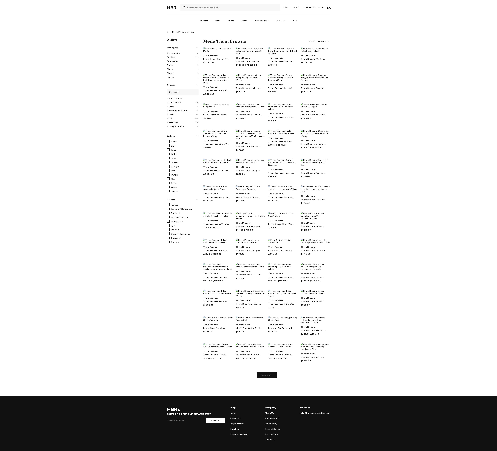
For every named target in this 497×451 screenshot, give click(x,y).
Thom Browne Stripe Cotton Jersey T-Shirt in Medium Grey (281, 88)
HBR (171, 7)
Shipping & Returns (314, 7)
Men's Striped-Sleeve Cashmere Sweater (249, 197)
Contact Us (270, 439)
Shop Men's (235, 418)
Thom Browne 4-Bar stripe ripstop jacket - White (281, 197)
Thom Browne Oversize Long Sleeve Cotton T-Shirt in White (281, 61)
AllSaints (171, 114)
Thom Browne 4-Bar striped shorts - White (216, 250)
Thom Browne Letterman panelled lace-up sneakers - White (249, 304)
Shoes (231, 20)
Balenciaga (172, 122)
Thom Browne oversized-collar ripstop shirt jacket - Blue (249, 61)
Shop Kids (234, 429)
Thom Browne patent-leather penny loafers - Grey (314, 250)
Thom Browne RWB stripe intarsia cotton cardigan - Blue (314, 199)
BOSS (170, 118)
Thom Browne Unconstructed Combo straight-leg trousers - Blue (216, 277)
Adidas (170, 106)
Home (232, 413)
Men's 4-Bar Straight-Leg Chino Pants (281, 328)
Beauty (281, 20)
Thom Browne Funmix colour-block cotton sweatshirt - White (314, 330)
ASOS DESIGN (174, 98)
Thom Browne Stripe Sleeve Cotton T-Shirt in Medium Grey (216, 144)
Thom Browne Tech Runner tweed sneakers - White (281, 117)
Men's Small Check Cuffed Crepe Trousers (216, 328)
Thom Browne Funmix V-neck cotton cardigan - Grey (314, 173)
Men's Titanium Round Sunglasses (216, 114)
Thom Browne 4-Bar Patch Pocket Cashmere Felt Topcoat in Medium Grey (216, 90)
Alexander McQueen (177, 110)
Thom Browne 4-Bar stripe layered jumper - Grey (249, 114)
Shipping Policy (272, 418)
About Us (269, 413)
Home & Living (262, 20)
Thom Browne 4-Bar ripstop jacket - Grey (216, 197)
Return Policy (271, 424)
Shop (285, 7)
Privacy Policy (271, 434)
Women (204, 20)
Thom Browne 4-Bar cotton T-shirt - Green (314, 301)
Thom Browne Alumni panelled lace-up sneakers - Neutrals (281, 173)
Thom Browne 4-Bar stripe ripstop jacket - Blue (216, 301)
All (168, 32)
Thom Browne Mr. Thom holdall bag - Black (314, 59)
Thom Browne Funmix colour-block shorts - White (216, 354)
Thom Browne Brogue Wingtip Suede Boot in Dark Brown (314, 88)
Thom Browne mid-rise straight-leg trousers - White (249, 88)
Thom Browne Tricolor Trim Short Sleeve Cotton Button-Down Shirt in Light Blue (249, 146)
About (295, 7)
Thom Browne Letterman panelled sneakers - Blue (216, 224)
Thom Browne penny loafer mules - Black (249, 250)
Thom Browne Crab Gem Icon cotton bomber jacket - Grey (314, 144)
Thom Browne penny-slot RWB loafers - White (249, 170)
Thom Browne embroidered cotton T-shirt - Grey (249, 226)
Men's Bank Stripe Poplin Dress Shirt (249, 328)
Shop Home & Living (239, 434)
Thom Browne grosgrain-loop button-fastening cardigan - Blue (314, 357)
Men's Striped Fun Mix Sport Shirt (281, 224)
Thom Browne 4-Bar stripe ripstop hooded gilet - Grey (281, 304)
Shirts (170, 69)
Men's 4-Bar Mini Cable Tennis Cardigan (314, 114)
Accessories (173, 53)
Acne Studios (174, 102)
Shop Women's (237, 424)
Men (217, 20)
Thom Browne (179, 32)
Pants (170, 65)
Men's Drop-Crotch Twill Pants (216, 59)
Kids (295, 20)
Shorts (170, 77)
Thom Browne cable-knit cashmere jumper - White (216, 170)
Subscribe (215, 420)
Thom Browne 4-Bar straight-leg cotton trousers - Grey (314, 226)
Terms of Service (272, 429)
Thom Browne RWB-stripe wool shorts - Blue (281, 141)
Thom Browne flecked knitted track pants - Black (249, 354)
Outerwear (172, 61)
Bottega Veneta (175, 126)
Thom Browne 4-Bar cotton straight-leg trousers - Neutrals (314, 277)
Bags (244, 20)
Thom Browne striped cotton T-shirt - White (281, 354)
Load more (267, 375)
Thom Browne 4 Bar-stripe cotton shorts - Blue (249, 274)
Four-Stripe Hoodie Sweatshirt (281, 250)
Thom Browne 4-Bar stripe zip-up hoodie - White (281, 277)
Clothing (171, 57)
